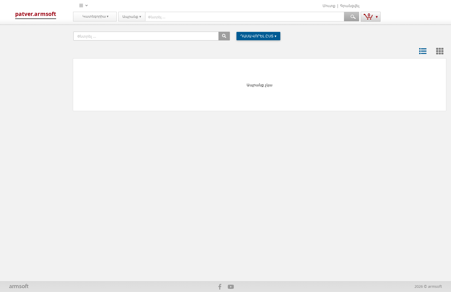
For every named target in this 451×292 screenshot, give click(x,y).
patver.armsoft (35, 14)
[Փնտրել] (224, 36)
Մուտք (329, 5)
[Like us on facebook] (219, 287)
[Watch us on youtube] (230, 287)
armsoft (18, 286)
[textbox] (244, 16)
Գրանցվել (349, 5)
